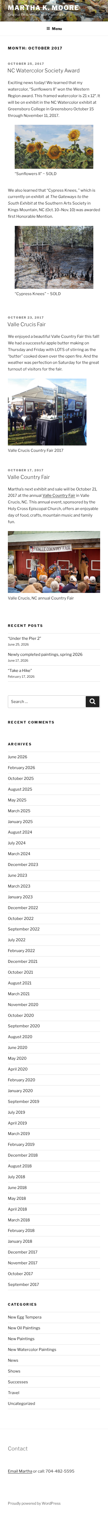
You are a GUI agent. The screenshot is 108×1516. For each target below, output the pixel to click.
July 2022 (16, 940)
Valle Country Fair (28, 477)
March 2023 (19, 886)
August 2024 (20, 832)
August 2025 (20, 789)
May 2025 (17, 800)
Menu (57, 28)
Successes (18, 1382)
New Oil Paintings (24, 1328)
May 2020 (17, 1058)
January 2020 (20, 1090)
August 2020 (20, 1036)
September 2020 (24, 1026)
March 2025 (19, 811)
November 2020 (23, 1004)
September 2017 (23, 1284)
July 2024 (17, 843)
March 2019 (19, 1133)
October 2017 (20, 1273)
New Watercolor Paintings (32, 1349)
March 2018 (19, 1220)
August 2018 (20, 1166)
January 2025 (20, 821)
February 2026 (21, 767)
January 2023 (20, 897)
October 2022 (21, 918)
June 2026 (17, 757)
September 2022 (24, 929)
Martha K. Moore (43, 8)
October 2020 (21, 1015)
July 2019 (16, 1112)
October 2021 (20, 972)
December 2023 (23, 864)
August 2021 (19, 983)
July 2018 (16, 1177)
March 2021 (19, 994)
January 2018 (20, 1241)
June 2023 (17, 875)
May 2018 (17, 1198)
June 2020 (17, 1047)
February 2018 (21, 1230)
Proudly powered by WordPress (34, 1503)
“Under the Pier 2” (24, 638)
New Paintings (21, 1338)
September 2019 (23, 1101)
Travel (13, 1392)
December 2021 (22, 961)
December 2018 (23, 1155)
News (13, 1360)
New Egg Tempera (24, 1317)
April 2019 (17, 1123)
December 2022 (23, 907)
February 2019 (21, 1144)
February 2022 (21, 950)
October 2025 (21, 778)
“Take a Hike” (20, 670)
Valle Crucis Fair (26, 324)
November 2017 (22, 1263)
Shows (14, 1371)
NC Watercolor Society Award (43, 70)
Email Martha (20, 1471)
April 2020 (18, 1069)
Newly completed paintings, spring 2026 (45, 654)
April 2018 (17, 1209)
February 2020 (21, 1080)
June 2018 (17, 1187)
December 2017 (22, 1252)
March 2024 (19, 853)
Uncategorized (21, 1403)
